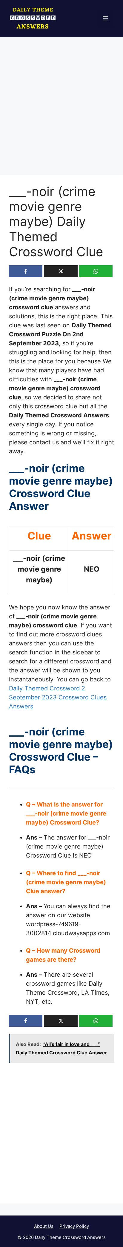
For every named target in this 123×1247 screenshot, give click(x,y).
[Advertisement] (61, 111)
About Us (43, 1226)
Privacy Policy (74, 1226)
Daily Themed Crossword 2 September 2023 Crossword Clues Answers (58, 697)
